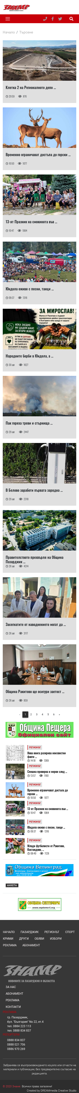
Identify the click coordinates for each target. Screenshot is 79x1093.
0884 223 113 (22, 1026)
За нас (11, 987)
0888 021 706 (16, 1044)
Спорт (70, 932)
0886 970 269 (16, 1049)
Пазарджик (30, 932)
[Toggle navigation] (8, 18)
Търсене (26, 32)
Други (24, 938)
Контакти (13, 1007)
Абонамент (31, 945)
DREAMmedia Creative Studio (58, 1090)
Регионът (51, 932)
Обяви (39, 938)
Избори (56, 938)
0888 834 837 (22, 1030)
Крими (8, 938)
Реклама (10, 945)
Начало (9, 32)
